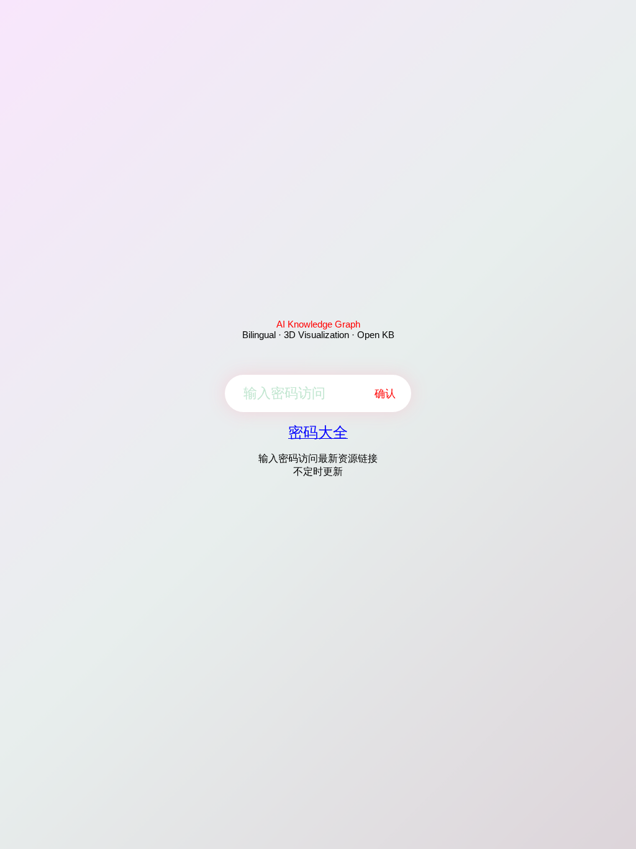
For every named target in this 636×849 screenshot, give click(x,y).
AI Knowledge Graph (318, 324)
